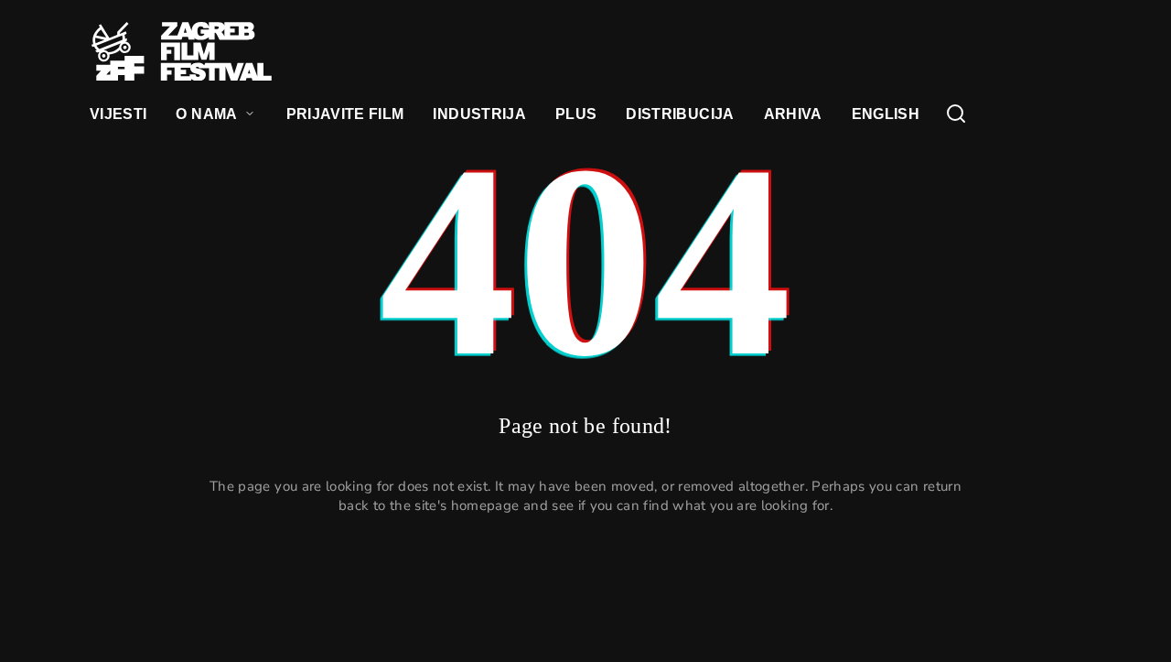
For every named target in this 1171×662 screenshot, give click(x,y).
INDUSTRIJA (479, 114)
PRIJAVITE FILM (345, 114)
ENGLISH (885, 114)
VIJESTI (118, 114)
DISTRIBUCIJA (680, 114)
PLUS (575, 114)
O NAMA (206, 114)
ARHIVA (793, 114)
